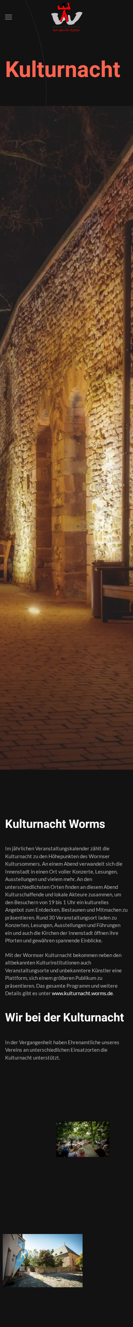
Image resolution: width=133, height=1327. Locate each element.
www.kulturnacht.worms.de (82, 993)
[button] (8, 17)
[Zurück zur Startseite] (66, 17)
